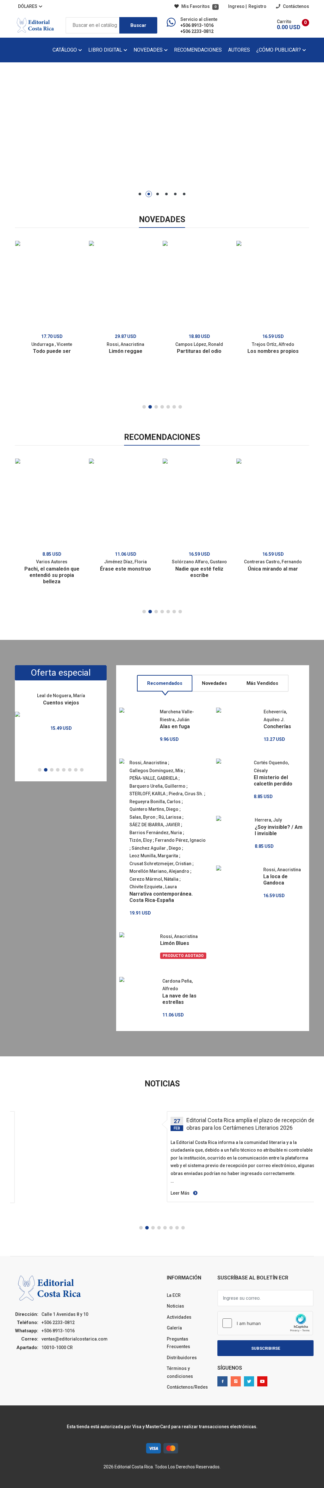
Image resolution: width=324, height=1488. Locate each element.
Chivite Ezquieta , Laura (153, 886)
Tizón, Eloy (140, 840)
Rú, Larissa (170, 817)
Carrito (284, 21)
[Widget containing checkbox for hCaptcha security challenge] (265, 1323)
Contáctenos (295, 6)
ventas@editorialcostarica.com (74, 1338)
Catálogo (65, 50)
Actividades (179, 1317)
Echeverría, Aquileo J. (275, 715)
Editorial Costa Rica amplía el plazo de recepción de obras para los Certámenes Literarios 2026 (250, 1124)
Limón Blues (174, 943)
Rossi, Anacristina (125, 344)
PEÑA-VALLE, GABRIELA (153, 778)
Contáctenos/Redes (187, 1387)
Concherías (277, 726)
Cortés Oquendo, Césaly (271, 766)
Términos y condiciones (180, 1372)
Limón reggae (125, 351)
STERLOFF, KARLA (147, 793)
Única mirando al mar (273, 569)
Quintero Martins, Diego (153, 809)
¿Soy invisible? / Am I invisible (278, 830)
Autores (239, 50)
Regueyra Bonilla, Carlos (155, 801)
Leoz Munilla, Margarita (153, 855)
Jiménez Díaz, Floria (125, 561)
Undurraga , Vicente (51, 344)
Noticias (175, 1306)
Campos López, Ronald (199, 344)
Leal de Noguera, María (61, 695)
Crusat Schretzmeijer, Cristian (160, 863)
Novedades (149, 50)
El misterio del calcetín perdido (273, 780)
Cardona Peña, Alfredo (177, 984)
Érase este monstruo (125, 569)
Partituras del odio (199, 351)
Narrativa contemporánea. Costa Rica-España (161, 897)
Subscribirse (265, 1348)
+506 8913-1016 (197, 25)
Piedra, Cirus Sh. (186, 793)
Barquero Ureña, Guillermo (157, 786)
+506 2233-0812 (197, 31)
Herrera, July (268, 819)
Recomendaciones (198, 50)
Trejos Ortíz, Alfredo (273, 344)
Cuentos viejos (61, 703)
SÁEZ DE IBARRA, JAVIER (154, 824)
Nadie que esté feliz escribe (199, 572)
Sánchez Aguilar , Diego (156, 848)
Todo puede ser (52, 351)
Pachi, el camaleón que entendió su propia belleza (51, 575)
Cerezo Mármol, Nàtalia (153, 879)
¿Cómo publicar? (279, 50)
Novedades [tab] (214, 683)
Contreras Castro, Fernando (273, 561)
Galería (174, 1327)
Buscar (138, 25)
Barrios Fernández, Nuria (155, 832)
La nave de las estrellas (179, 999)
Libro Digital (105, 50)
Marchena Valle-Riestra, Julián (177, 715)
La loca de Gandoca (275, 879)
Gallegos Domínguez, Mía (156, 770)
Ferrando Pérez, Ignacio (180, 840)
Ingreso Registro (247, 6)
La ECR (174, 1295)
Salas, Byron (142, 817)
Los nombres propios (273, 351)
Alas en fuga (175, 726)
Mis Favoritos (198, 6)
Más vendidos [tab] (262, 683)
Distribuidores (182, 1357)
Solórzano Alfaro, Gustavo (199, 561)
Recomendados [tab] (164, 683)
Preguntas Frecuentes (178, 1342)
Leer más (180, 1193)
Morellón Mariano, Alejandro (159, 871)
